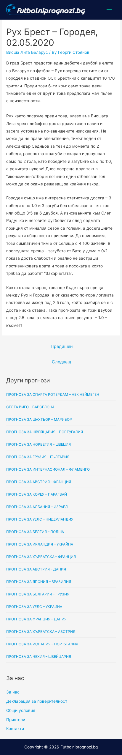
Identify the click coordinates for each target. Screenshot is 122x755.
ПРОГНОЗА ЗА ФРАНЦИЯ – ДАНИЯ (36, 619)
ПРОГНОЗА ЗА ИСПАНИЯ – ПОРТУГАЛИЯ (42, 644)
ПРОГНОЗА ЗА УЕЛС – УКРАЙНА (34, 606)
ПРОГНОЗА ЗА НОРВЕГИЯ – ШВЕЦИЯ (38, 444)
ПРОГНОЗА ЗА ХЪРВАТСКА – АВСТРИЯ (40, 631)
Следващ (61, 362)
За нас (13, 692)
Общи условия (20, 710)
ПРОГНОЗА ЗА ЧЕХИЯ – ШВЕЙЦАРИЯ (38, 656)
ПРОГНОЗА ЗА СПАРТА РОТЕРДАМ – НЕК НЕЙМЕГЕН (52, 394)
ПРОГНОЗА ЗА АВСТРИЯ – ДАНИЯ (36, 569)
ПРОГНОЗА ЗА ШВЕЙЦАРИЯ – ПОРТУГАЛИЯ (44, 432)
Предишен (62, 346)
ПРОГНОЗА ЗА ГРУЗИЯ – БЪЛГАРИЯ (37, 457)
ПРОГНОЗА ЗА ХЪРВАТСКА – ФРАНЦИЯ (41, 556)
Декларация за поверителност (36, 701)
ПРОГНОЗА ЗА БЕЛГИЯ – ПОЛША (35, 531)
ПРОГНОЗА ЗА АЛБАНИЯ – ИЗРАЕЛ (37, 507)
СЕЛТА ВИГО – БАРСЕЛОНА (30, 407)
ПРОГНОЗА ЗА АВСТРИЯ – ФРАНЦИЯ (38, 482)
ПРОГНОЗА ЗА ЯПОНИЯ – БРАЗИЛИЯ (38, 581)
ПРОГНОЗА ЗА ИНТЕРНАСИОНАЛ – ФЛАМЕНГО (48, 469)
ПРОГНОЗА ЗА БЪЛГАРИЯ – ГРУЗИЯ (37, 594)
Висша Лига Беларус (27, 52)
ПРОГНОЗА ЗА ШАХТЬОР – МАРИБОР (39, 419)
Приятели (15, 719)
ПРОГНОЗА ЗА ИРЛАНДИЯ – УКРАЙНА (39, 544)
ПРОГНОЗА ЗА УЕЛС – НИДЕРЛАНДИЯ (39, 519)
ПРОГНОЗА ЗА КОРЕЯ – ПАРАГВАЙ (36, 494)
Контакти (15, 728)
